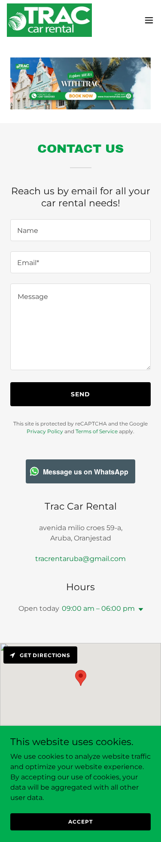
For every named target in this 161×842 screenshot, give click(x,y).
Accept (80, 821)
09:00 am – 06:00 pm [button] (98, 608)
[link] (49, 20)
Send (80, 394)
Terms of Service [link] (97, 431)
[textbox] (80, 230)
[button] (149, 20)
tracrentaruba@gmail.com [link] (80, 559)
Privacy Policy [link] (45, 431)
